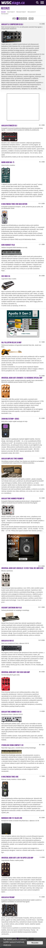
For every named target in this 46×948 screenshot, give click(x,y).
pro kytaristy (11, 12)
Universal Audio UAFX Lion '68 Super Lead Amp (17, 857)
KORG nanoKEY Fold (8, 245)
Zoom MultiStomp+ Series (10, 418)
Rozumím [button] (35, 943)
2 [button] (19, 18)
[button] (14, 18)
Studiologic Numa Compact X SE (12, 745)
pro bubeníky (4, 13)
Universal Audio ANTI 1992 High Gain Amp (15, 672)
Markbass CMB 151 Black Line (11, 818)
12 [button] (29, 18)
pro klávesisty (31, 12)
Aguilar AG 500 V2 (7, 640)
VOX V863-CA (5, 276)
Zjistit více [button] (7, 945)
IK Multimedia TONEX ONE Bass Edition (14, 204)
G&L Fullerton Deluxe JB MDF (11, 342)
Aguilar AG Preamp (8, 897)
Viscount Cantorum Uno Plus (11, 607)
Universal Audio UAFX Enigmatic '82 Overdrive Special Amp (21, 377)
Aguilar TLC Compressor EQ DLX (12, 24)
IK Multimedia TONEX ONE (9, 776)
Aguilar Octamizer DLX (9, 125)
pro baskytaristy (21, 12)
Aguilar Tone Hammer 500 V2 (11, 711)
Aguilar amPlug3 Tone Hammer (12, 458)
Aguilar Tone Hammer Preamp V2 (12, 498)
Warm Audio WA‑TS (7, 162)
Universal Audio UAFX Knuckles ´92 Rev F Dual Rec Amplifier (22, 568)
